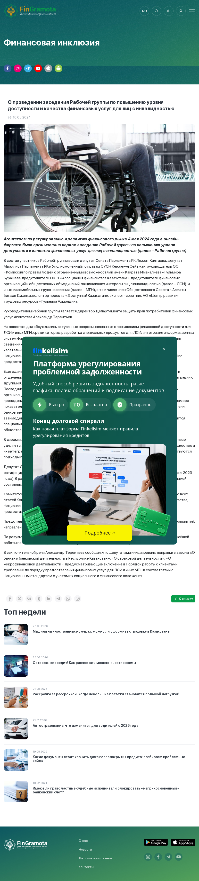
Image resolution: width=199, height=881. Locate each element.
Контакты (86, 867)
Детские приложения (96, 858)
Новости (85, 849)
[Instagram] (77, 598)
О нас (83, 841)
